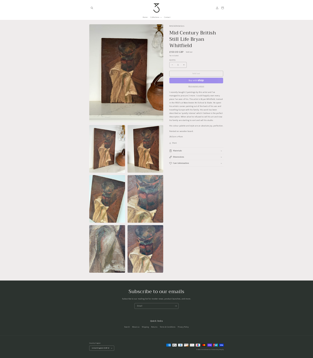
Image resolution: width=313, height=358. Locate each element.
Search (127, 327)
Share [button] (174, 143)
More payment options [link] (196, 86)
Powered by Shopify (218, 349)
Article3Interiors (206, 349)
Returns (154, 327)
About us (135, 327)
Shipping (145, 327)
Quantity (172, 60)
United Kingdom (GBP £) (100, 348)
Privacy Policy (183, 327)
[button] (92, 8)
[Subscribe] (175, 306)
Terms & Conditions (167, 327)
